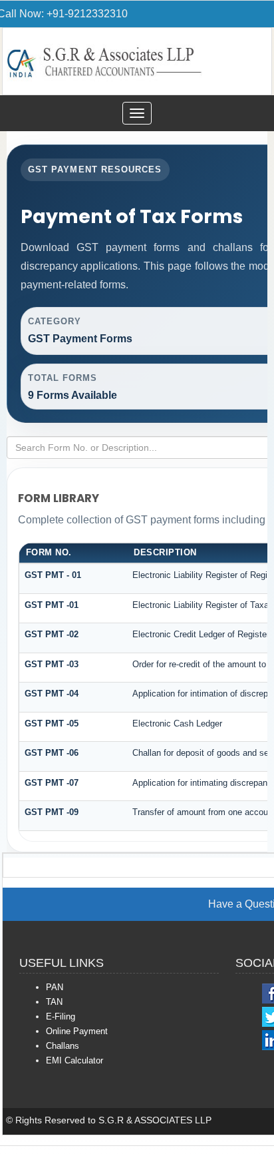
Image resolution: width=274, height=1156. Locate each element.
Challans (62, 1046)
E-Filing (60, 1016)
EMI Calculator (74, 1060)
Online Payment (77, 1031)
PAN (54, 987)
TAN (54, 1002)
